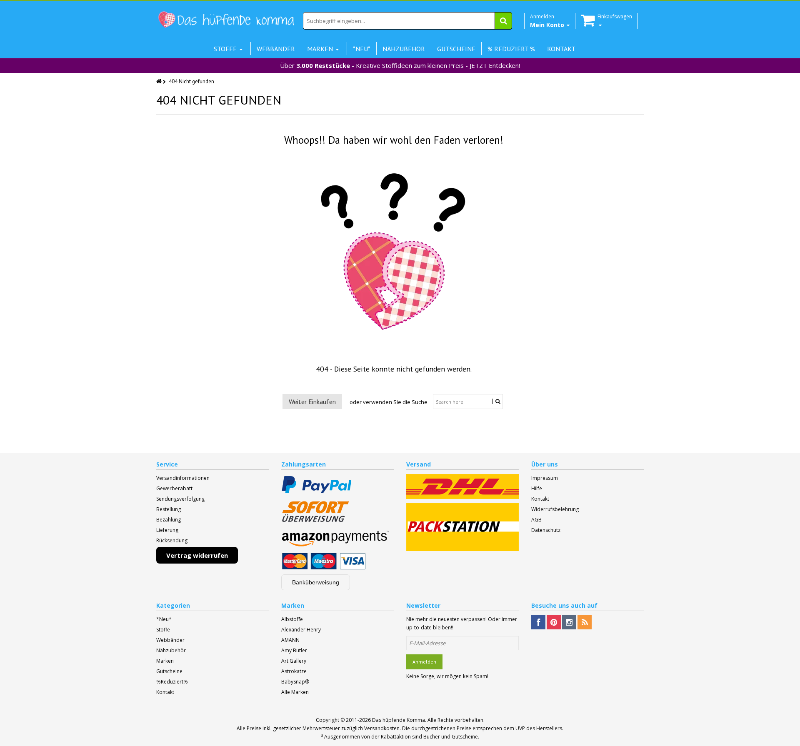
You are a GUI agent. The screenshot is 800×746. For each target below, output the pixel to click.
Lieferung (167, 530)
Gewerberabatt (174, 488)
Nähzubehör (171, 650)
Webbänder (170, 640)
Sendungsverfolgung (180, 498)
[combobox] (407, 21)
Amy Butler (294, 650)
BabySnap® (295, 681)
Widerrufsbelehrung (555, 509)
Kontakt (540, 498)
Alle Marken (295, 692)
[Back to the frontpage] (159, 81)
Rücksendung (172, 540)
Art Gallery (293, 660)
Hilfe (536, 488)
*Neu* (164, 619)
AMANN (290, 640)
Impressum (544, 478)
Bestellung (168, 509)
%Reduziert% (172, 681)
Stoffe (163, 629)
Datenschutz (545, 530)
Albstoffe (292, 619)
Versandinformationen (183, 478)
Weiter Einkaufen (312, 401)
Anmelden (424, 662)
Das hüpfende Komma (398, 720)
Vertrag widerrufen (197, 555)
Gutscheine (169, 671)
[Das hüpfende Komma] (225, 20)
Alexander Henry (301, 629)
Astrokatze (294, 671)
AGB (536, 519)
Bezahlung (168, 519)
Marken (165, 660)
